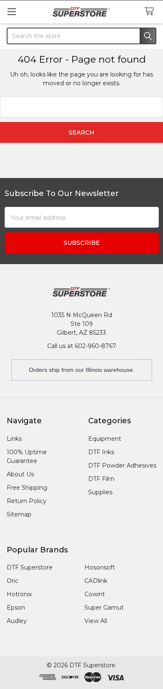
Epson (16, 607)
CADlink (95, 581)
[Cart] (151, 11)
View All (95, 621)
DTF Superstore (30, 567)
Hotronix (19, 594)
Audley (17, 621)
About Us (20, 474)
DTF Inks (101, 452)
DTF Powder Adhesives (122, 465)
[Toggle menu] (11, 11)
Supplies (100, 492)
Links (14, 438)
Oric (12, 581)
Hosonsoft (99, 567)
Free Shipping (27, 487)
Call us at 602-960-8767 (81, 346)
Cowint (94, 594)
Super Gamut (104, 607)
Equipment (104, 438)
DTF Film (101, 479)
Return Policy (26, 501)
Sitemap (19, 514)
